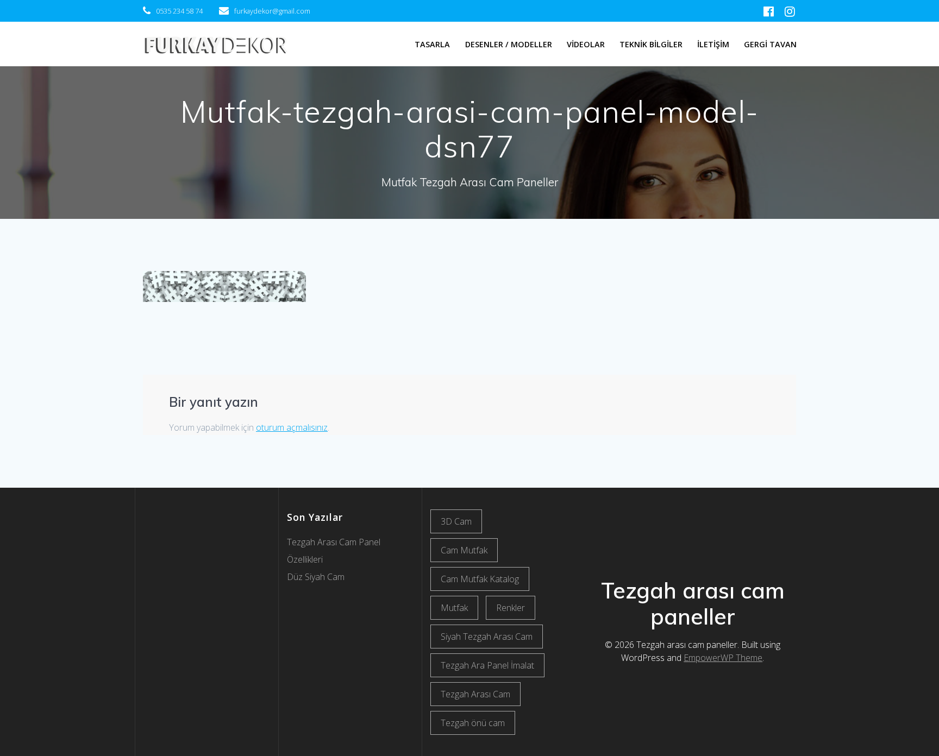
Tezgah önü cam (473, 723)
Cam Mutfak (464, 550)
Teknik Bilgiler (651, 44)
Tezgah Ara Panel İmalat (487, 665)
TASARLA (432, 44)
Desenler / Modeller (508, 44)
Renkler (510, 608)
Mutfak (454, 608)
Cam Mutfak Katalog (480, 579)
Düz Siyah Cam (316, 577)
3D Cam (456, 521)
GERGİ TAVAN (770, 44)
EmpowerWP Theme (723, 658)
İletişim (713, 44)
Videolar (586, 44)
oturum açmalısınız (292, 427)
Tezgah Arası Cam (475, 694)
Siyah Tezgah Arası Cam (487, 636)
